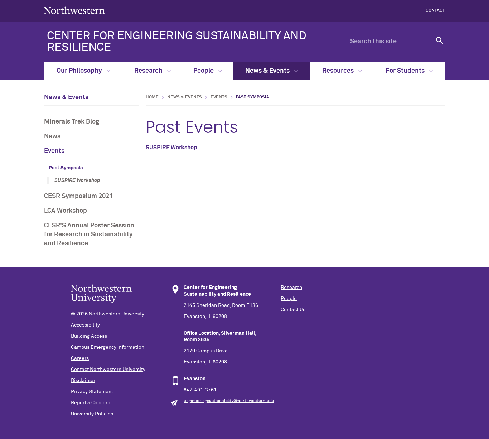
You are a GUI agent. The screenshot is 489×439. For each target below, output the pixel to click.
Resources (338, 71)
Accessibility (85, 325)
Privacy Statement (92, 391)
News (52, 136)
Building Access (89, 336)
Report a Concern (90, 402)
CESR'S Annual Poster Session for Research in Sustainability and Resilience (89, 234)
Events (54, 151)
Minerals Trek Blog (71, 122)
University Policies (92, 413)
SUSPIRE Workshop (77, 180)
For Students (406, 71)
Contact (435, 11)
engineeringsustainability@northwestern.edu (229, 401)
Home (152, 97)
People (204, 71)
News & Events (268, 71)
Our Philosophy (80, 71)
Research (149, 71)
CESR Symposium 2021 (78, 196)
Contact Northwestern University (108, 369)
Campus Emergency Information (107, 347)
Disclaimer (83, 380)
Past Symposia (66, 167)
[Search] (438, 41)
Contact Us (293, 309)
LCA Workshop (65, 211)
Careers (80, 358)
